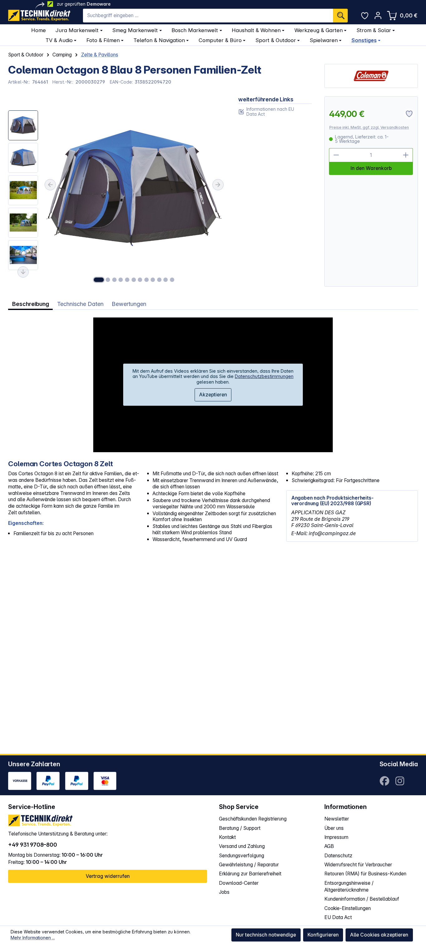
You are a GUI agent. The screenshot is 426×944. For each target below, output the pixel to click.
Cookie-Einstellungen (347, 908)
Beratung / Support (239, 828)
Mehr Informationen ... (33, 937)
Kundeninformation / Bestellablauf (361, 899)
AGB (329, 846)
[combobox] (208, 15)
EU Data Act (338, 917)
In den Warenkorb (371, 168)
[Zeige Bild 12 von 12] (172, 280)
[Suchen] (340, 15)
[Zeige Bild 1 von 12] (99, 280)
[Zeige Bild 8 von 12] (146, 280)
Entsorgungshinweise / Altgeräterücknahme (349, 886)
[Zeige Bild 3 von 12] (114, 280)
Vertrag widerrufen (108, 876)
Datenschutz (338, 856)
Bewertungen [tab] (129, 303)
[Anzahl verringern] (336, 155)
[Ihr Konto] (377, 15)
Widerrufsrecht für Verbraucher (358, 865)
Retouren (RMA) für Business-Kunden (365, 874)
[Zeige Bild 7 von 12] (140, 280)
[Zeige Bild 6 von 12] (133, 280)
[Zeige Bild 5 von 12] (127, 280)
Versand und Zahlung (242, 846)
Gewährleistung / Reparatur (249, 865)
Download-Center (239, 883)
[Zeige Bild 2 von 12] (108, 280)
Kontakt (227, 837)
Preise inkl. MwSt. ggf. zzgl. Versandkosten (369, 127)
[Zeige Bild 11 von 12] (165, 280)
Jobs (224, 892)
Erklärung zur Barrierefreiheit (250, 874)
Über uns (334, 828)
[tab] (30, 304)
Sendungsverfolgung (241, 856)
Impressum (336, 837)
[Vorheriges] (50, 184)
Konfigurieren (323, 935)
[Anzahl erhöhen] (406, 155)
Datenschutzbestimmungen (264, 376)
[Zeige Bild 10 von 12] (159, 280)
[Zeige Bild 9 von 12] (153, 280)
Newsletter (336, 819)
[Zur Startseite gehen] (39, 15)
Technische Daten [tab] (80, 303)
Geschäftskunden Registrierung (253, 819)
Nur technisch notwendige (266, 935)
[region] (117, 191)
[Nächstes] (218, 184)
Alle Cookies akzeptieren (379, 935)
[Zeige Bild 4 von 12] (121, 280)
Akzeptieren (213, 395)
